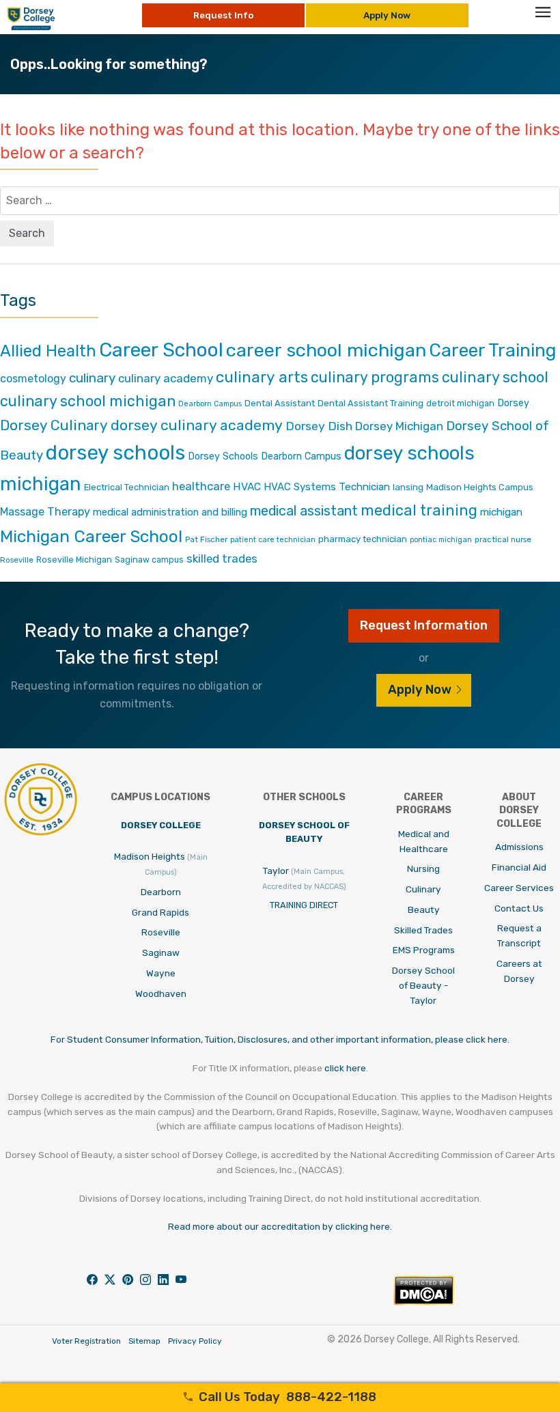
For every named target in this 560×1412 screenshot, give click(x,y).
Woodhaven (160, 993)
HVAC (247, 486)
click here (345, 1067)
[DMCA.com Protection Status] (423, 1301)
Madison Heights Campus (479, 487)
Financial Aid (519, 867)
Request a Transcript (519, 935)
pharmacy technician (362, 538)
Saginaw (161, 952)
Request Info (223, 15)
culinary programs (375, 377)
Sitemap (144, 1341)
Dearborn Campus (210, 403)
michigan (501, 511)
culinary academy (165, 378)
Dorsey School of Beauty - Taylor (423, 985)
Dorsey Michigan (399, 426)
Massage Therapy (45, 511)
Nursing (423, 868)
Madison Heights (161, 864)
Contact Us (519, 908)
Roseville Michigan (74, 559)
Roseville (16, 560)
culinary (92, 378)
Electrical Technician (126, 487)
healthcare (201, 486)
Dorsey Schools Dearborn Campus (264, 456)
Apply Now (386, 15)
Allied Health (48, 351)
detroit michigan (460, 403)
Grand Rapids (160, 912)
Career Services (519, 887)
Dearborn (161, 891)
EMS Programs (424, 949)
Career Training (493, 350)
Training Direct (304, 905)
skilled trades (221, 558)
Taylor (304, 878)
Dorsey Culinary (54, 425)
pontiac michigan (441, 539)
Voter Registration (86, 1341)
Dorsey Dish (318, 426)
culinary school (495, 377)
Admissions (519, 846)
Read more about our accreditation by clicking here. (280, 1226)
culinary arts (262, 377)
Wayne (161, 973)
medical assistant (304, 511)
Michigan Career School (91, 536)
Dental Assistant (279, 403)
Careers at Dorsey (519, 971)
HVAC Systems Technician (327, 487)
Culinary (423, 889)
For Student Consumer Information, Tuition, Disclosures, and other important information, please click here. (280, 1039)
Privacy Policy (195, 1341)
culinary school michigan (88, 401)
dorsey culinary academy (197, 425)
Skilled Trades (423, 929)
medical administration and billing (170, 512)
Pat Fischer (206, 539)
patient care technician (273, 539)
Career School (161, 349)
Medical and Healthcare (423, 841)
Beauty (424, 909)
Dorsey (513, 403)
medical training (419, 510)
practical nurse (503, 539)
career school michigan (326, 350)
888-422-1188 (287, 1396)
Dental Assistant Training (370, 403)
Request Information (424, 625)
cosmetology (33, 378)
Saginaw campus (149, 559)
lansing (408, 487)
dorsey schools (115, 452)
